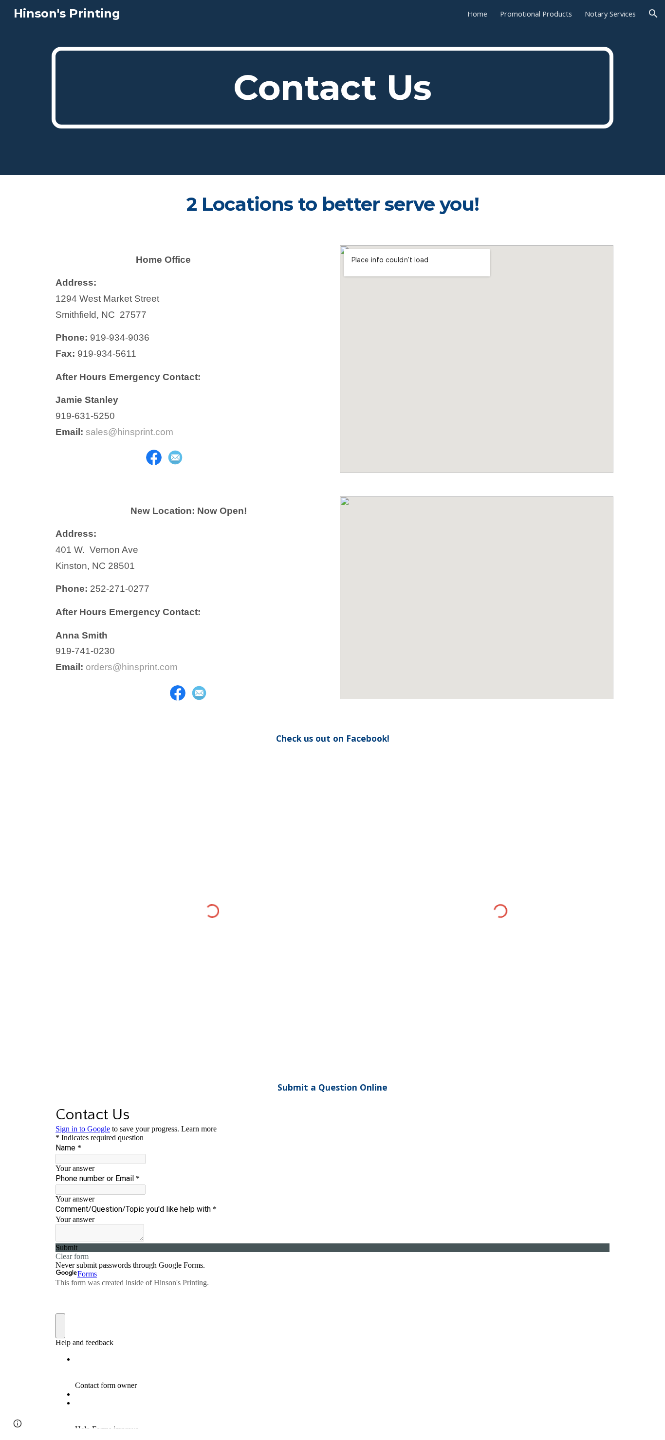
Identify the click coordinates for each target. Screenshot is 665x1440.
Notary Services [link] (610, 13)
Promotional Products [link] (536, 13)
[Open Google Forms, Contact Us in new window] (595, 1114)
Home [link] (477, 13)
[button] (653, 13)
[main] (332, 87)
